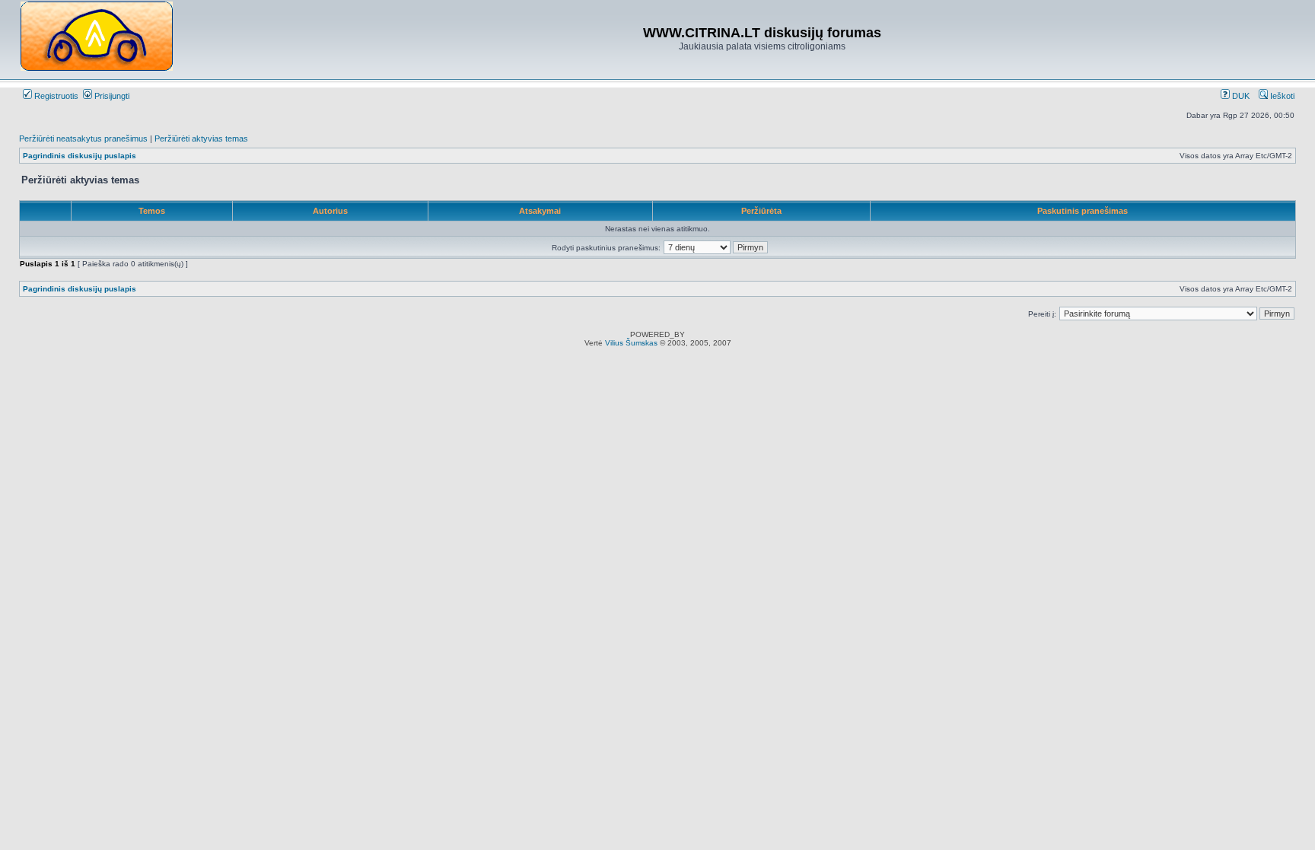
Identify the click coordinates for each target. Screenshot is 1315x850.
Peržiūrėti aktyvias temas (201, 138)
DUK (1240, 95)
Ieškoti (1281, 95)
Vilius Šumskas (631, 343)
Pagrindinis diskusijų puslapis (79, 155)
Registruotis (55, 95)
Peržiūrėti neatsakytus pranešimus (83, 138)
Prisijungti (110, 95)
